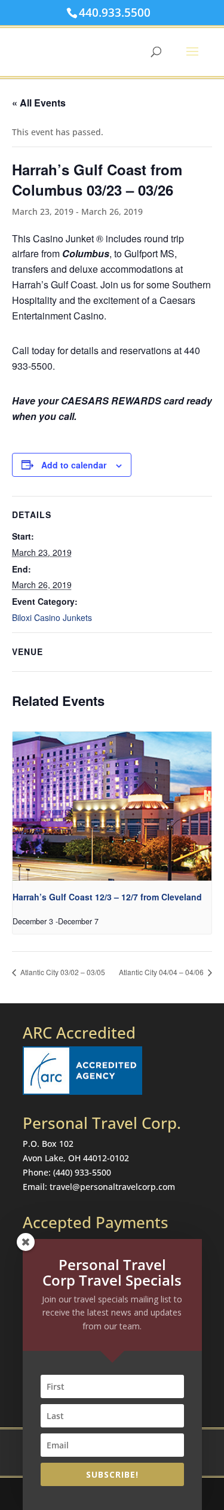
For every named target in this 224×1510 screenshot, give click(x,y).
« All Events (39, 102)
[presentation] (112, 806)
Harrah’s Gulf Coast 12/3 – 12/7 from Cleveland (107, 897)
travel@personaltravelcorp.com (112, 1186)
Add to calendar (73, 465)
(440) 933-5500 (82, 1172)
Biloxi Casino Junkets (52, 617)
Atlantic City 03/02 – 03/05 (62, 972)
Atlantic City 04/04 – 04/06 (162, 972)
